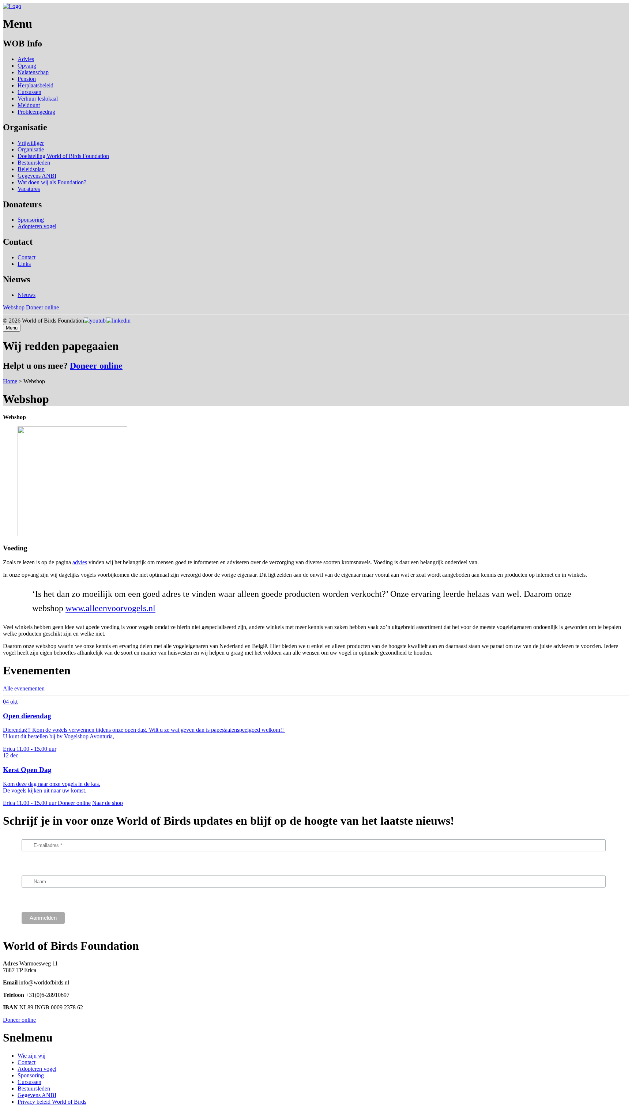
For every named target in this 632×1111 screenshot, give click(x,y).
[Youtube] (97, 320)
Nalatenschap (33, 72)
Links (24, 264)
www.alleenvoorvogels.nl (110, 608)
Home (10, 381)
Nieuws (26, 295)
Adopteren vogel (37, 226)
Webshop (14, 307)
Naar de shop (107, 803)
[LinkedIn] (120, 320)
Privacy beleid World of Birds (52, 1102)
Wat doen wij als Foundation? (52, 182)
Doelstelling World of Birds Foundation (63, 156)
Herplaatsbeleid (35, 85)
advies (79, 562)
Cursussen (29, 92)
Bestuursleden (34, 162)
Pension (27, 79)
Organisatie (31, 149)
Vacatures (29, 189)
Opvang (27, 66)
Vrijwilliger (31, 143)
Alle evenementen (24, 688)
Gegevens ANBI (37, 176)
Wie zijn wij (31, 1055)
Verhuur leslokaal (38, 98)
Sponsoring (31, 219)
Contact (26, 257)
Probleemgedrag (36, 112)
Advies (26, 59)
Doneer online (42, 307)
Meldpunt (29, 105)
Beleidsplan (31, 169)
